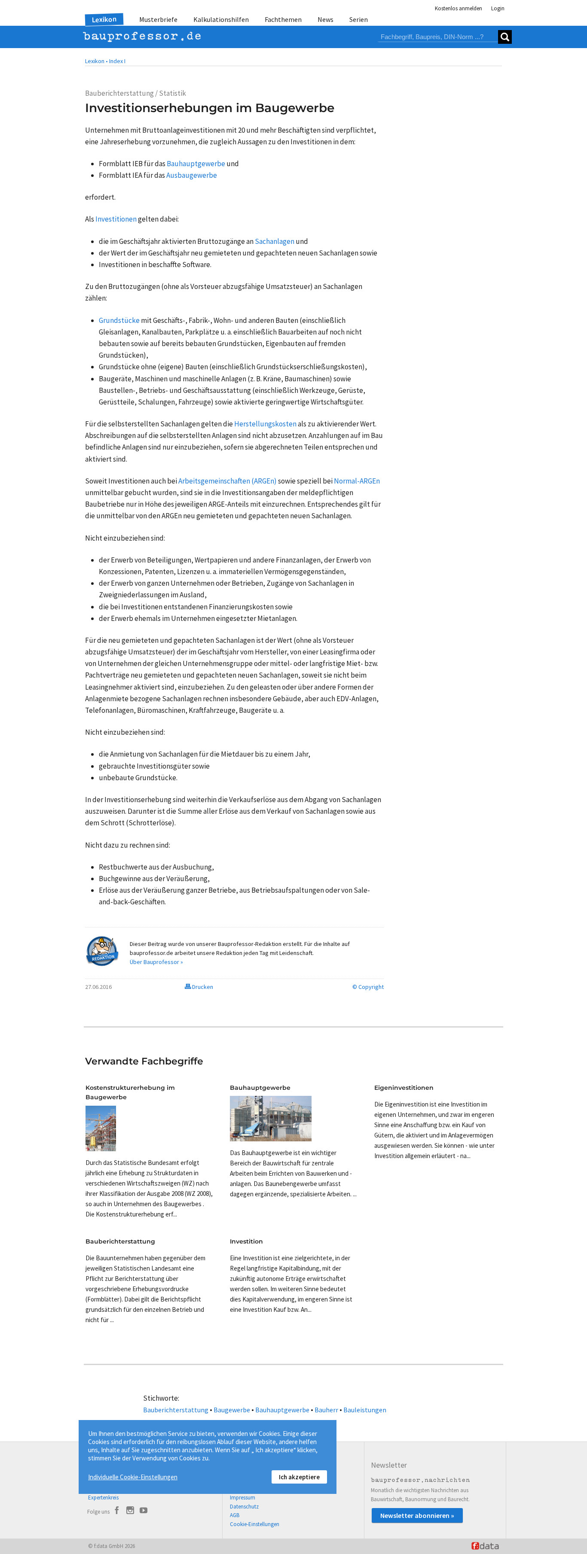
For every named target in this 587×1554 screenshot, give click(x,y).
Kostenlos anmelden (458, 8)
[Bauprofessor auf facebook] (117, 1511)
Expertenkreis (103, 1497)
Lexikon (104, 19)
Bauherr (326, 1409)
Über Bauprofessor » (156, 962)
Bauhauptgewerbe (282, 1409)
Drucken (202, 987)
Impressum (242, 1497)
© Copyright (368, 987)
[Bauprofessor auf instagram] (130, 1511)
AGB (234, 1515)
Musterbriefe (158, 19)
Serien (358, 19)
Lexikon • (96, 61)
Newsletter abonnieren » (417, 1515)
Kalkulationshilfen (221, 19)
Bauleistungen (364, 1409)
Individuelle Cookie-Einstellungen (132, 1477)
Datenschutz (244, 1506)
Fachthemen (283, 19)
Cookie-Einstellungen (254, 1524)
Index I (117, 61)
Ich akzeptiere (299, 1477)
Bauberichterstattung (175, 1409)
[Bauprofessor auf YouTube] (143, 1511)
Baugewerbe (232, 1409)
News (325, 19)
